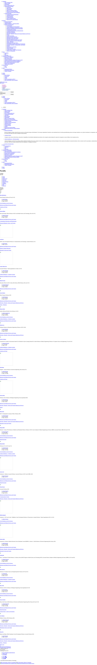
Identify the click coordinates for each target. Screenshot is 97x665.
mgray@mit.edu (5, 329)
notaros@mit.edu (5, 491)
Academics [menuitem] (4, 109)
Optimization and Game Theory (12, 42)
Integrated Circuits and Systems (12, 38)
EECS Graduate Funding (11, 18)
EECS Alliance (7, 75)
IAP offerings (6, 4)
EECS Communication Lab (9, 5)
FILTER (1, 173)
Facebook (4, 657)
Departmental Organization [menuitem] (9, 164)
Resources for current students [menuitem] (9, 119)
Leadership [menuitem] (6, 146)
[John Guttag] (6, 365)
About (3, 68)
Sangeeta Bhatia (2, 211)
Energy (8, 34)
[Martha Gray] (0, 322)
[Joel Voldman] (0, 613)
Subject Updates (7, 3)
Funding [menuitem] (5, 126)
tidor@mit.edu (4, 589)
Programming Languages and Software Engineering (16, 43)
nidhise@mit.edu (5, 519)
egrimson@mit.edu (5, 343)
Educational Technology (11, 32)
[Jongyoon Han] (6, 393)
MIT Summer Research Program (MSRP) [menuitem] (11, 157)
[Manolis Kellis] (0, 441)
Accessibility (4, 654)
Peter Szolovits (2, 569)
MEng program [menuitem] (7, 116)
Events (5, 67)
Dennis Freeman (2, 280)
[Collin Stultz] (0, 553)
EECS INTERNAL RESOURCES (8, 652)
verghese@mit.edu (5, 603)
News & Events (5, 65)
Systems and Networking (11, 48)
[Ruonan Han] (0, 409)
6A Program (6, 76)
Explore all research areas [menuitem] (9, 143)
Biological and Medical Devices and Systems (15, 28)
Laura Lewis (2, 471)
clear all (1, 188)
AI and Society (9, 25)
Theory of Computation (11, 50)
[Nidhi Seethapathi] (6, 512)
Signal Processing (10, 47)
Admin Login (4, 653)
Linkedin (3, 656)
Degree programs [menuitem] (7, 124)
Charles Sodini (2, 539)
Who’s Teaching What (8, 2)
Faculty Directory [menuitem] (7, 145)
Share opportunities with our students (11, 80)
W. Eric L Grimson (3, 339)
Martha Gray (2, 325)
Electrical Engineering (8, 21)
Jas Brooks (2, 239)
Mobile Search (2, 93)
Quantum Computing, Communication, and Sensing (16, 44)
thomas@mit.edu (5, 431)
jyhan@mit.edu (5, 399)
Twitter (3, 658)
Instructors (6, 54)
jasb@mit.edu (4, 243)
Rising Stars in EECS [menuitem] (8, 155)
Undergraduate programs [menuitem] (8, 114)
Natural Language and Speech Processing (14, 40)
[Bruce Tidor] (0, 583)
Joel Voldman (2, 615)
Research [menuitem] (4, 129)
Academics (4, 1)
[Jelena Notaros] (0, 484)
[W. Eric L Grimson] (0, 337)
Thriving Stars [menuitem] (7, 158)
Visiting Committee (7, 71)
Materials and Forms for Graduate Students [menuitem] (12, 128)
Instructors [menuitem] (6, 148)
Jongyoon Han (2, 395)
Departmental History (8, 69)
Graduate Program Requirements (12, 14)
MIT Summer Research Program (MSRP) (11, 62)
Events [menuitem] (5, 161)
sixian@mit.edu (5, 636)
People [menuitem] (3, 144)
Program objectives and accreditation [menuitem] (11, 120)
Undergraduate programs (8, 6)
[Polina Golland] (0, 306)
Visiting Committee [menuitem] (7, 165)
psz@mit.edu (4, 573)
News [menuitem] (5, 160)
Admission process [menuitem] (7, 123)
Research (4, 20)
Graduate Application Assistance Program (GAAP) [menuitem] (13, 156)
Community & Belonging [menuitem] (6, 149)
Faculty (3, 177)
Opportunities (9, 9)
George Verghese (2, 599)
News (5, 66)
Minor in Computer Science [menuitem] (9, 118)
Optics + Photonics (10, 41)
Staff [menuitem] (5, 147)
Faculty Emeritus (5, 181)
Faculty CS (4, 179)
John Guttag (2, 367)
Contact (3, 73)
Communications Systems (11, 29)
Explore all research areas (9, 24)
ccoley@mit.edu (5, 270)
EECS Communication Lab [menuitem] (9, 113)
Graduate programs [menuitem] (7, 121)
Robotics (8, 45)
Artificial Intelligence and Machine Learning (14, 27)
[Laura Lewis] (6, 469)
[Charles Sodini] (6, 537)
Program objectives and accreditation (13, 12)
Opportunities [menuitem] (6, 117)
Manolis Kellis (2, 443)
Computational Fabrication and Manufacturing (15, 30)
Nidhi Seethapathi (3, 515)
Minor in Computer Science (12, 10)
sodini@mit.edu (5, 543)
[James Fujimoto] (0, 290)
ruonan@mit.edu (5, 415)
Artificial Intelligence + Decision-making (11, 23)
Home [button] (3, 167)
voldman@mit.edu (5, 619)
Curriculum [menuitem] (6, 115)
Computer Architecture (11, 31)
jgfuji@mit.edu (5, 297)
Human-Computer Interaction (12, 36)
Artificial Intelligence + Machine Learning (7, 274)
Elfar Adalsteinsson (3, 195)
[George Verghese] (0, 597)
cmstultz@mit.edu (5, 559)
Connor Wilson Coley (3, 266)
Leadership (6, 52)
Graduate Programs (7, 13)
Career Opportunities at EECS (9, 79)
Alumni (5, 77)
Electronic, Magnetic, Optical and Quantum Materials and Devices (18, 33)
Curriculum (9, 7)
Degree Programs (10, 16)
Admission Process (10, 15)
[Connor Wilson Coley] (6, 264)
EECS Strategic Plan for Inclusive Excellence (12, 61)
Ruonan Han (2, 411)
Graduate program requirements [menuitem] (10, 122)
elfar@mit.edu (4, 199)
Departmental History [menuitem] (8, 163)
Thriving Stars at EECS (8, 64)
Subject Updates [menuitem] (7, 111)
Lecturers (4, 182)
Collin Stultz (2, 555)
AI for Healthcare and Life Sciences (13, 26)
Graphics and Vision (10, 35)
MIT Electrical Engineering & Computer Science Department (5, 647)
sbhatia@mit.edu (5, 215)
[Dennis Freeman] (0, 278)
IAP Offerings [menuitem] (6, 112)
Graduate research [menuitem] (7, 125)
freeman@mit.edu (5, 284)
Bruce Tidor (2, 585)
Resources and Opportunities (9, 63)
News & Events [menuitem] (5, 159)
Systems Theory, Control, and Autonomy (14, 49)
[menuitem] (50, 130)
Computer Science (7, 22)
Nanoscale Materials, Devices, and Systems (14, 39)
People (3, 51)
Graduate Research (10, 17)
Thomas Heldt (2, 427)
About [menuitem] (3, 162)
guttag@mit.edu (5, 371)
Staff (5, 53)
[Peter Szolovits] (0, 567)
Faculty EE (4, 180)
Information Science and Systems (13, 37)
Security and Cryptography (11, 46)
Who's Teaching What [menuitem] (8, 110)
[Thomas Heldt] (0, 425)
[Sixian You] (0, 629)
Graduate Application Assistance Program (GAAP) (13, 60)
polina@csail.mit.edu (6, 313)
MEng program (9, 8)
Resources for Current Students (12, 11)
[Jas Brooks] (6, 237)
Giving (5, 78)
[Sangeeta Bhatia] (0, 209)
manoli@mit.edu (5, 447)
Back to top (2, 644)
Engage (3, 74)
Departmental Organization (9, 70)
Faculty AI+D (4, 178)
